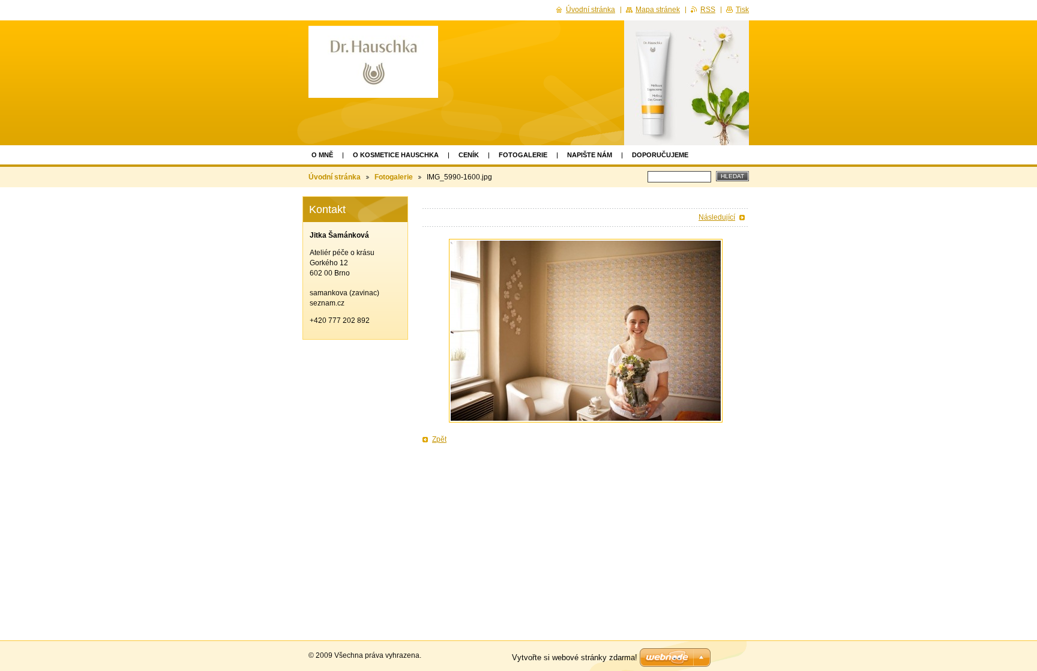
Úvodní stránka (334, 177)
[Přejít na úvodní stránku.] (373, 61)
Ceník (468, 154)
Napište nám (589, 154)
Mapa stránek (658, 9)
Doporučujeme (660, 154)
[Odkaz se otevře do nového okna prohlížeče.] (586, 331)
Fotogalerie (523, 154)
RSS (707, 9)
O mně (322, 154)
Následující (717, 217)
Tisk (742, 9)
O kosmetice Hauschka (396, 154)
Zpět (439, 439)
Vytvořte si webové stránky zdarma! (574, 657)
